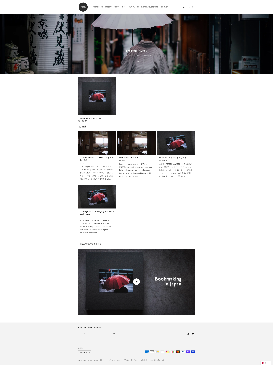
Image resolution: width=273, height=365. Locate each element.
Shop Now (136, 62)
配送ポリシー (135, 360)
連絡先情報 (144, 360)
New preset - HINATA (128, 157)
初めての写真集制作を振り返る (173, 157)
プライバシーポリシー (115, 360)
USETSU (85, 360)
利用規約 (126, 360)
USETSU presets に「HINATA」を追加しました (97, 158)
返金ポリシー (103, 360)
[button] (184, 7)
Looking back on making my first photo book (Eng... (97, 212)
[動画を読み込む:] (136, 282)
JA (265, 363)
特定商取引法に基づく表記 (156, 360)
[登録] (113, 333)
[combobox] (265, 363)
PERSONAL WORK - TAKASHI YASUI (89, 118)
